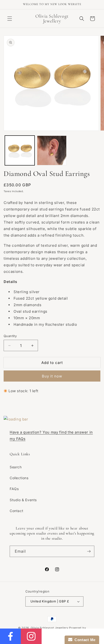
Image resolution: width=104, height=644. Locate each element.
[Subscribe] (88, 551)
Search (16, 467)
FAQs (14, 489)
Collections (19, 478)
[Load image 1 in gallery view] (20, 150)
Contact (16, 511)
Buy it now (52, 376)
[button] (9, 18)
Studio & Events (23, 500)
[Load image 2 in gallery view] (52, 150)
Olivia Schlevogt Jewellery (49, 628)
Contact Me (84, 640)
